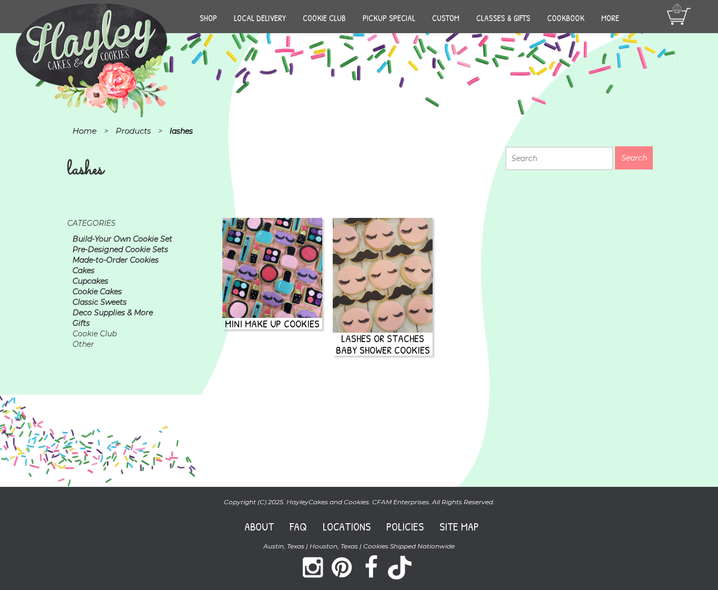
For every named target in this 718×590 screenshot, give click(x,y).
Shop (208, 18)
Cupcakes (90, 281)
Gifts (81, 323)
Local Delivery (260, 18)
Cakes (84, 270)
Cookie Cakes (97, 291)
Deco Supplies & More (113, 312)
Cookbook (565, 18)
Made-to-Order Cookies (116, 260)
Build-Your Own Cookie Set (122, 239)
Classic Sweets (100, 302)
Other (83, 344)
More (610, 18)
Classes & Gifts (503, 18)
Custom (445, 18)
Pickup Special (389, 18)
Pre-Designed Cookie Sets (120, 249)
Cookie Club (324, 18)
